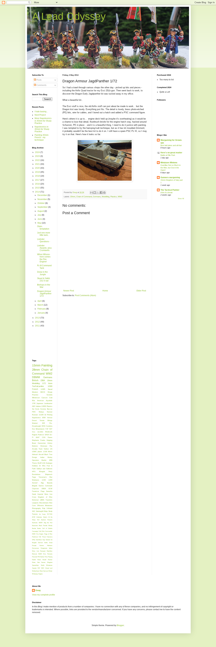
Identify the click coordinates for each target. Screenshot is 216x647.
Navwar (49, 412)
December (42, 195)
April (39, 301)
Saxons (43, 562)
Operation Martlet (39, 460)
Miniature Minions (168, 162)
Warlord (34, 423)
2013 (37, 318)
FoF (47, 429)
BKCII (42, 392)
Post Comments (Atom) (85, 295)
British (35, 380)
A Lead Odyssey (69, 16)
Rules (33, 562)
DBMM (36, 377)
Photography (36, 508)
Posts (39, 80)
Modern (35, 392)
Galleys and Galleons (44, 469)
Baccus (49, 409)
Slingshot (49, 562)
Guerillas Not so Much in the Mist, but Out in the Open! (170, 167)
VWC (42, 568)
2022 (37, 160)
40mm (50, 451)
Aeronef (34, 483)
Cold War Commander (45, 531)
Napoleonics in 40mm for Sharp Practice (42, 129)
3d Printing (48, 415)
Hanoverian (42, 443)
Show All (181, 198)
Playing (50, 557)
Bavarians (35, 525)
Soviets (49, 395)
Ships (46, 511)
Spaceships (35, 565)
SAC (33, 511)
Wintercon (36, 398)
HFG (33, 471)
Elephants (35, 440)
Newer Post (68, 291)
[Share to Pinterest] (104, 192)
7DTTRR (49, 514)
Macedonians (44, 503)
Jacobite (40, 432)
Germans (97, 197)
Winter (50, 571)
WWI (44, 417)
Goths (46, 542)
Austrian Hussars (46, 520)
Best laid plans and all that (171, 145)
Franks (42, 440)
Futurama (49, 537)
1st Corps (42, 514)
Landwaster (48, 403)
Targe (34, 477)
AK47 (37, 437)
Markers (35, 446)
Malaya (41, 412)
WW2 (120, 197)
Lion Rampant (41, 551)
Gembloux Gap (40, 540)
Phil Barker (41, 557)
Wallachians (35, 571)
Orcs (44, 554)
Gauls (34, 494)
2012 (37, 322)
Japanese (39, 403)
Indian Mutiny (46, 457)
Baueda (49, 483)
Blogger (120, 625)
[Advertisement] (42, 343)
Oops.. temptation (43, 227)
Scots (37, 409)
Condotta (49, 426)
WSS (43, 426)
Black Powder (43, 525)
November (42, 199)
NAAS (40, 554)
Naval (50, 389)
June (40, 219)
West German (44, 571)
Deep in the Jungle (42, 273)
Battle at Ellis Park (167, 155)
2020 (37, 168)
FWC (34, 412)
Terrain (42, 420)
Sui (33, 409)
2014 (37, 192)
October (41, 203)
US (51, 449)
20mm (72, 197)
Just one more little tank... (43, 234)
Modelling (105, 197)
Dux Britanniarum (38, 429)
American (40, 400)
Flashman (35, 537)
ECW (50, 488)
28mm (36, 369)
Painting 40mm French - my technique (41, 137)
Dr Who (42, 466)
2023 (37, 156)
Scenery (43, 409)
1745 (33, 403)
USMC (34, 451)
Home (105, 291)
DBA (43, 380)
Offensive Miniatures (44, 505)
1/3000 (43, 406)
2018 (37, 176)
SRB (50, 460)
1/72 (44, 383)
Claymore (35, 488)
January (41, 313)
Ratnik (34, 559)
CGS (43, 437)
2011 (37, 326)
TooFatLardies (38, 386)
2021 (37, 164)
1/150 (44, 480)
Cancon (45, 398)
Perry (50, 471)
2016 (37, 184)
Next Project (40, 115)
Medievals (48, 432)
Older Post (141, 291)
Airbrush (35, 454)
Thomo (34, 463)
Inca (33, 432)
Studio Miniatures (46, 565)
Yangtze (40, 574)
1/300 (50, 386)
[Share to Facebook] (101, 192)
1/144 (45, 451)
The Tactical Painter (169, 190)
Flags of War (48, 534)
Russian (35, 415)
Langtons (35, 503)
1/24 (43, 463)
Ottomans (43, 446)
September (42, 207)
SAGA (47, 435)
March (40, 305)
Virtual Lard (48, 568)
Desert (34, 420)
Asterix (45, 517)
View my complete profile (43, 595)
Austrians (34, 522)
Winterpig (35, 574)
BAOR (41, 522)
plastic (40, 451)
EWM (33, 534)
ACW (33, 517)
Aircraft (41, 454)
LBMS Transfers (46, 500)
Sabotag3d (39, 511)
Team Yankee (44, 449)
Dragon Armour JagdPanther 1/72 (44, 293)
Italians (38, 406)
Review (50, 559)
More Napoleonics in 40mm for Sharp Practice (43, 120)
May (39, 223)
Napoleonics (36, 417)
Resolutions (36, 474)
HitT (50, 429)
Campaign (35, 531)
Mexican (34, 554)
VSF (38, 568)
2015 (37, 188)
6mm (50, 383)
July (39, 215)
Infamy (49, 443)
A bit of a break (166, 192)
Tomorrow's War (45, 477)
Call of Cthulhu (47, 528)
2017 (37, 180)
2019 (37, 172)
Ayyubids (49, 400)
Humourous (35, 548)
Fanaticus (35, 491)
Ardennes (39, 517)
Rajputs (34, 435)
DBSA (44, 488)
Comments (41, 85)
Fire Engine (39, 534)
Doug (37, 590)
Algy (42, 483)
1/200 (50, 480)
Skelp (50, 511)
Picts (46, 557)
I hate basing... (41, 111)
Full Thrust (42, 537)
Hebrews (49, 545)
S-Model (49, 508)
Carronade (48, 486)
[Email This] (91, 192)
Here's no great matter (171, 152)
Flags (43, 491)
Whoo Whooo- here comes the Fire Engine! (43, 258)
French (35, 389)
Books (39, 528)
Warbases (35, 480)
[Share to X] (98, 192)
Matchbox (49, 551)
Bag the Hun (48, 522)
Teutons (35, 514)
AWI (33, 406)
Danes (50, 437)
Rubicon (41, 435)
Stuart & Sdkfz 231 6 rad (43, 279)
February (41, 309)
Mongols (42, 471)
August (40, 211)
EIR (43, 423)
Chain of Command (84, 197)
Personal (34, 557)
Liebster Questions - (43, 240)
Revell (44, 559)
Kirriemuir (35, 500)
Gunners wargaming (170, 177)
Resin (39, 559)
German (40, 542)
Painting (46, 365)
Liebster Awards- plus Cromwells (44, 248)
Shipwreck (48, 474)
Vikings (49, 420)
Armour (49, 417)
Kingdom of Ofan (45, 497)
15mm (36, 365)
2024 (37, 152)
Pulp (43, 508)
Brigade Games (38, 486)
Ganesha (49, 491)
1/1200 (41, 415)
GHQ (33, 540)
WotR (40, 463)
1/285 (43, 389)
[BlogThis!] (94, 192)
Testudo (34, 568)
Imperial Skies (42, 494)
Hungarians (44, 548)
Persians (49, 554)
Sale (38, 562)
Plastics (113, 197)
